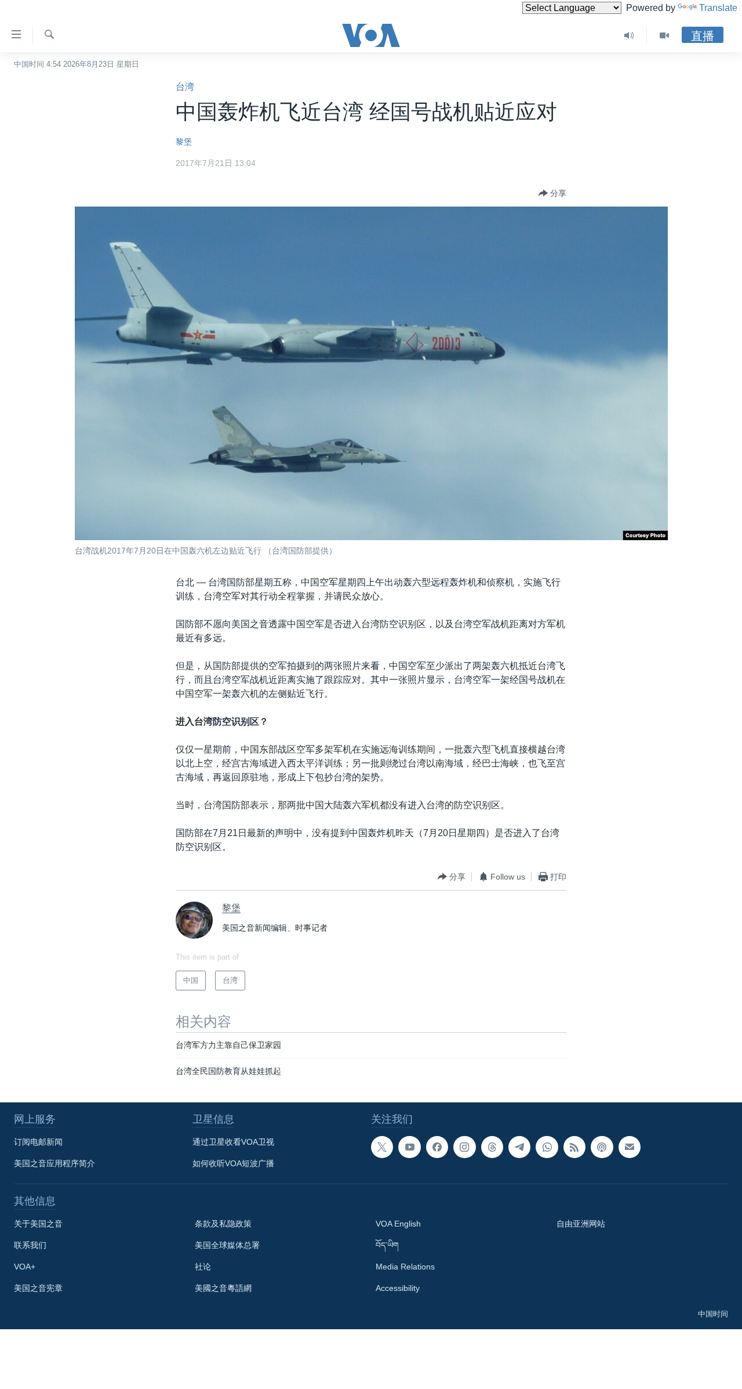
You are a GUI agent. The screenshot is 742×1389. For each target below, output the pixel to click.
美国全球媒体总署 (227, 1245)
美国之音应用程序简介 (54, 1163)
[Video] (664, 35)
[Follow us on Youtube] (409, 1147)
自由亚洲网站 (580, 1223)
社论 (203, 1266)
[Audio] (629, 35)
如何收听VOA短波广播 (233, 1163)
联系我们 (30, 1245)
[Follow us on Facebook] (437, 1147)
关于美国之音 (38, 1223)
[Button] (552, 193)
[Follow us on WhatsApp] (547, 1147)
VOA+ (24, 1266)
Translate (718, 8)
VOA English (398, 1223)
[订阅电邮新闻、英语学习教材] (630, 1147)
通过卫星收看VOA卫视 (233, 1141)
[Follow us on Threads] (492, 1147)
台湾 (185, 87)
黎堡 (184, 141)
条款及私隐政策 (223, 1223)
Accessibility (398, 1288)
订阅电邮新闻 (38, 1141)
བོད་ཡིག (387, 1245)
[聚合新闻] (574, 1147)
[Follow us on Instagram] (464, 1147)
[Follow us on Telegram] (519, 1147)
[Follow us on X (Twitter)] (382, 1147)
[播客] (602, 1147)
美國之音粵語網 (223, 1288)
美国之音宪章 (38, 1288)
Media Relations (405, 1266)
